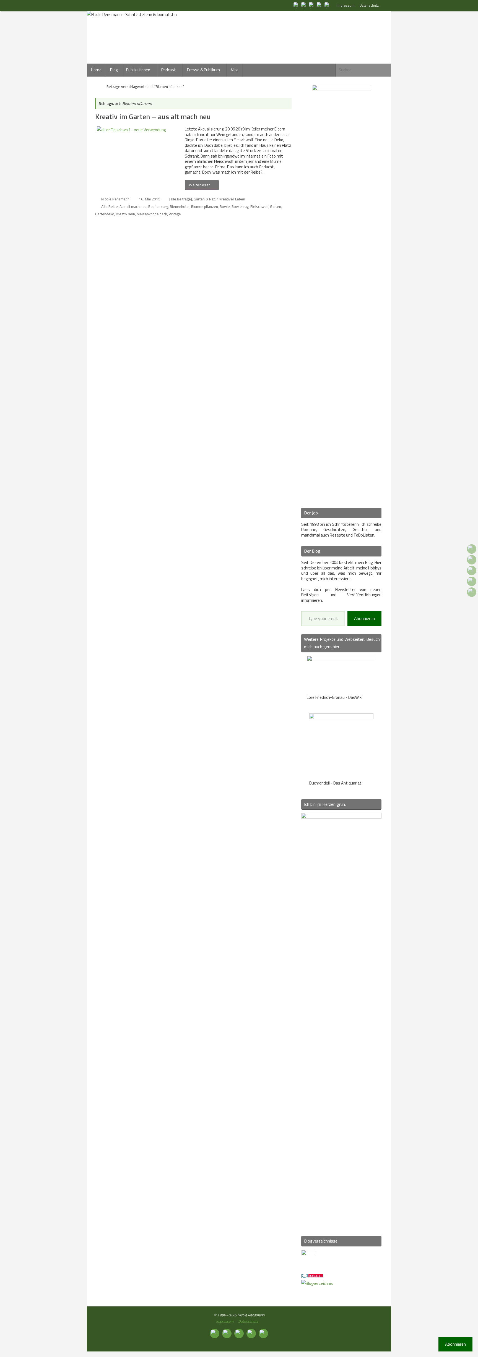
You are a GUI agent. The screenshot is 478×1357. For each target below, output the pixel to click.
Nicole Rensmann (115, 199)
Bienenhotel (179, 206)
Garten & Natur (206, 199)
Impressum (346, 5)
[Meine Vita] (296, 5)
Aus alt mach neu (133, 206)
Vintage (175, 214)
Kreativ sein (125, 214)
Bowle (225, 206)
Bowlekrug (240, 206)
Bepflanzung (158, 206)
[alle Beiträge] (180, 199)
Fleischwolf (259, 206)
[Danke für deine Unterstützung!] (312, 5)
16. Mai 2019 (149, 199)
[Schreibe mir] (327, 5)
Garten (275, 206)
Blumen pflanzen (204, 206)
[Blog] (317, 1283)
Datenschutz (369, 5)
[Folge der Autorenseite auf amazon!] (320, 5)
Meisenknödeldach (152, 214)
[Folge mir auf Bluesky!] (304, 5)
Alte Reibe (109, 206)
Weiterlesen (200, 185)
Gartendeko (104, 214)
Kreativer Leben (232, 199)
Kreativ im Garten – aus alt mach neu (153, 116)
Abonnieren (364, 618)
